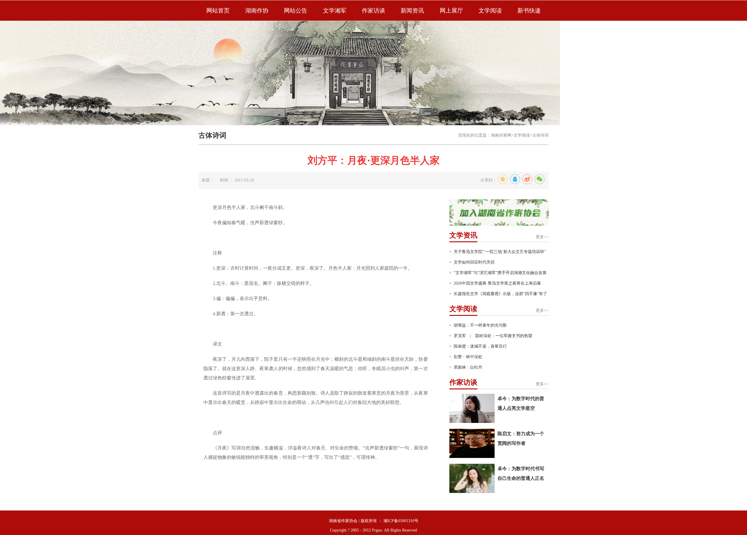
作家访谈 (373, 10)
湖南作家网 (501, 135)
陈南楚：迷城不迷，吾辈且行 (480, 346)
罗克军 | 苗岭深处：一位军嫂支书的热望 (493, 336)
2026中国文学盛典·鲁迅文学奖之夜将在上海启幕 (497, 283)
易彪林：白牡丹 (468, 367)
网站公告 (295, 10)
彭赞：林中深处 (468, 357)
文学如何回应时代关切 (474, 262)
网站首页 (218, 10)
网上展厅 (451, 10)
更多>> (542, 237)
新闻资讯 (412, 10)
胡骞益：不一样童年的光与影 (480, 325)
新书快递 (529, 10)
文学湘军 (334, 10)
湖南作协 (256, 10)
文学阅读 (490, 10)
